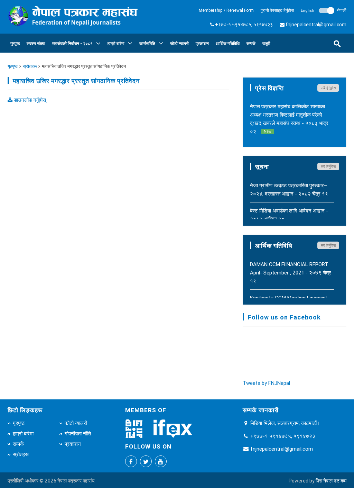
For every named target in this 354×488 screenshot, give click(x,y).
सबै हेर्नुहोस (328, 87)
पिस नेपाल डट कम (331, 481)
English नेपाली (323, 10)
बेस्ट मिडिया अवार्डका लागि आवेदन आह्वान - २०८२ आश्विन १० (289, 214)
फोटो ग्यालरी (179, 43)
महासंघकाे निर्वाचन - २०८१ (72, 43)
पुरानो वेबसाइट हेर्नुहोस (277, 10)
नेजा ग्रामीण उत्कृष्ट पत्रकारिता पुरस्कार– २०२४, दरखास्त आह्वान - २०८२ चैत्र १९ (289, 189)
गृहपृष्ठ (15, 43)
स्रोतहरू (30, 66)
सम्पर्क (250, 43)
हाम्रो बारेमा (116, 43)
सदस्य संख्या (36, 43)
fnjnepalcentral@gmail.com (316, 24)
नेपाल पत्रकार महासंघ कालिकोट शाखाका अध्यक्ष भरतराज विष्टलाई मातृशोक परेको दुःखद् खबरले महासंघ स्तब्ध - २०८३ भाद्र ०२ (289, 119)
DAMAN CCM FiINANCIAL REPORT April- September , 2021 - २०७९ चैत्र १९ (290, 272)
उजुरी (266, 43)
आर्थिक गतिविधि (228, 43)
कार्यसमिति (147, 43)
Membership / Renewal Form (226, 10)
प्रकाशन (202, 43)
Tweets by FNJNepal (266, 383)
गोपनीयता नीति (78, 433)
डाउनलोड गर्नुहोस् (29, 100)
